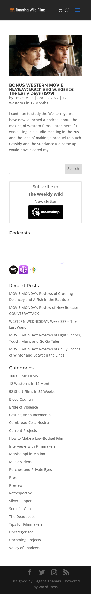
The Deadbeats (22, 516)
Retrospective (20, 492)
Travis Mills (23, 97)
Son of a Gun (20, 508)
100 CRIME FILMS (23, 375)
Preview (15, 485)
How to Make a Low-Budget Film (36, 438)
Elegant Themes (47, 581)
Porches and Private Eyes (30, 469)
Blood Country (21, 399)
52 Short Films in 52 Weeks (32, 391)
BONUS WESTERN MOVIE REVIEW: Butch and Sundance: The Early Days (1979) (41, 89)
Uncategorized (21, 532)
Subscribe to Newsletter (45, 194)
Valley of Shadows (24, 547)
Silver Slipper (20, 500)
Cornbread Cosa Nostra (29, 422)
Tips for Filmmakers (26, 524)
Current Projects (23, 430)
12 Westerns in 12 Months (38, 100)
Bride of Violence (23, 407)
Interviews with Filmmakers (32, 446)
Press (13, 477)
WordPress (48, 586)
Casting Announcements (30, 414)
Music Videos (20, 461)
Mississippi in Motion (27, 453)
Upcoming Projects (25, 539)
